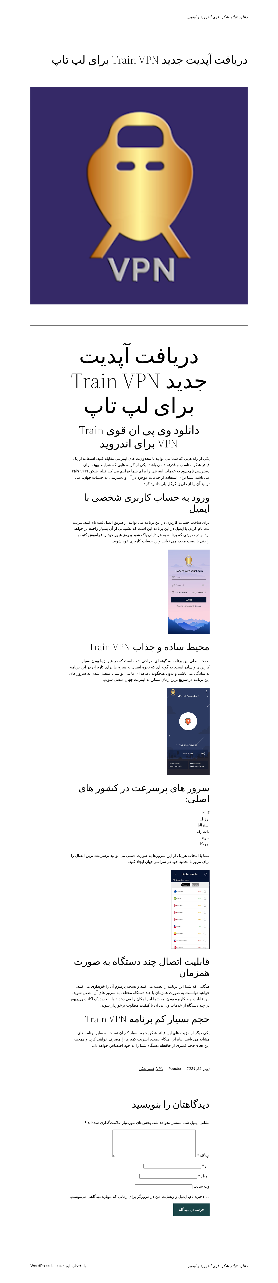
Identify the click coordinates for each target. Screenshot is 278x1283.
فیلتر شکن (146, 1068)
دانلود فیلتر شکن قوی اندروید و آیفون (217, 17)
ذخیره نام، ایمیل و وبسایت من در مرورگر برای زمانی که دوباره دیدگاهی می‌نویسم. (137, 1196)
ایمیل (204, 1176)
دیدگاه (203, 1155)
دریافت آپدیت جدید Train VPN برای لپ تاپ (139, 380)
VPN (159, 1068)
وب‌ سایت (202, 1186)
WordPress (40, 1265)
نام (206, 1165)
